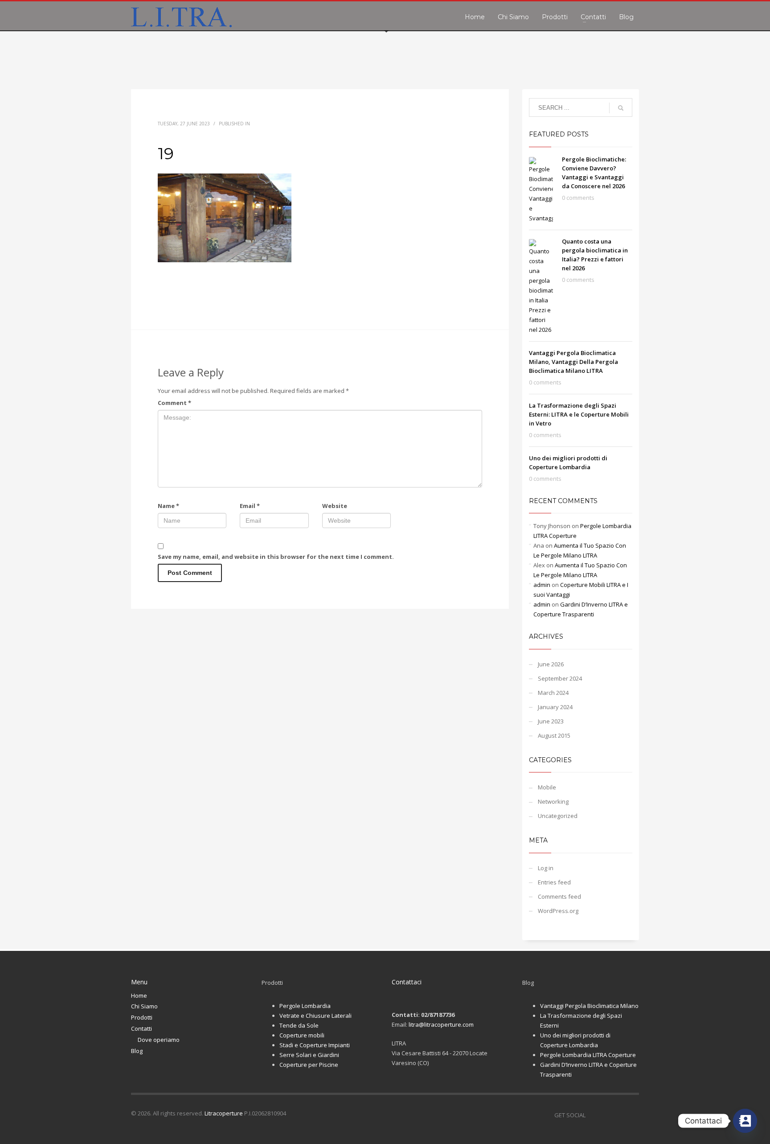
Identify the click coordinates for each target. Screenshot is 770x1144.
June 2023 (551, 721)
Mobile (547, 787)
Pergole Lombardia (305, 1006)
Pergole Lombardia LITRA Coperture (588, 1055)
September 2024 (560, 678)
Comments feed (559, 896)
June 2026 (551, 664)
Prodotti (141, 1017)
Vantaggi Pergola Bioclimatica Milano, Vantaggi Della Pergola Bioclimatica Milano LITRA (573, 362)
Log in (545, 868)
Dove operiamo (159, 1040)
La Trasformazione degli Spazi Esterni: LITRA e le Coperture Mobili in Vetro (579, 414)
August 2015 (554, 735)
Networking (553, 801)
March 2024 (553, 693)
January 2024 (555, 707)
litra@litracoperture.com (441, 1024)
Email (250, 506)
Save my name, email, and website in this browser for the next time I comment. (276, 557)
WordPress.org (558, 911)
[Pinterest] (619, 1115)
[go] (620, 108)
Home (139, 995)
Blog (137, 1051)
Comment (174, 403)
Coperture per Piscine (308, 1065)
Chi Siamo (144, 1006)
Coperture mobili (301, 1035)
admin (541, 585)
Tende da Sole (299, 1025)
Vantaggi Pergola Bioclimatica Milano (589, 1006)
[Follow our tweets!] (605, 1115)
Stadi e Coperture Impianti (314, 1045)
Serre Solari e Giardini (309, 1055)
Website (334, 506)
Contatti (141, 1028)
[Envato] (632, 1115)
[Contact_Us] (745, 1121)
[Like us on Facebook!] (592, 1115)
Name (168, 506)
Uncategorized (558, 816)
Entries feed (554, 882)
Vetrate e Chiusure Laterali (315, 1016)
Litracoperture (224, 1113)
